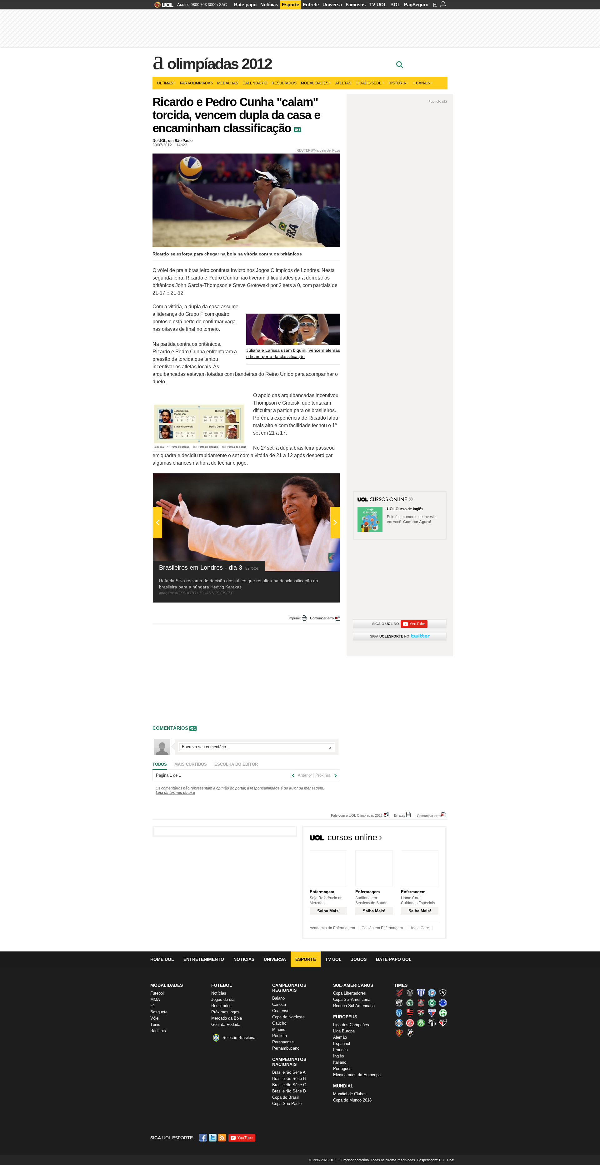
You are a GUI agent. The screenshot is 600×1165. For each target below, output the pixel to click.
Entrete (311, 4)
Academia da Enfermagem (332, 928)
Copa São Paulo (287, 1103)
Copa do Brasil (285, 1097)
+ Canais (421, 83)
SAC (223, 5)
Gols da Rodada (225, 1024)
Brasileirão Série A (289, 1072)
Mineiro (278, 1029)
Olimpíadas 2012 (219, 64)
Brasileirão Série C (289, 1084)
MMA (155, 999)
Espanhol (341, 1043)
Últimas (165, 83)
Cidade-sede (369, 83)
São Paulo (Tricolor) (443, 1023)
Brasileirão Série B (289, 1078)
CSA (399, 1013)
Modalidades (314, 83)
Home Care (419, 928)
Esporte (290, 4)
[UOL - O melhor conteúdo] (162, 6)
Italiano (339, 1062)
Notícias (269, 4)
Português (342, 1068)
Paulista (279, 1035)
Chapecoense (410, 1003)
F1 (152, 1005)
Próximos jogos (225, 1012)
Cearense (280, 1010)
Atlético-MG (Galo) (410, 993)
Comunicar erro (322, 618)
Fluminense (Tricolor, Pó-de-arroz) (421, 1013)
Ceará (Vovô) (399, 1003)
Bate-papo (245, 4)
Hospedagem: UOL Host (435, 1160)
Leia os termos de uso (175, 792)
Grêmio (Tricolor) (399, 1023)
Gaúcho (279, 1023)
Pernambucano (285, 1048)
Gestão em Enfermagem (382, 928)
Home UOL (162, 959)
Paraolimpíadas (196, 83)
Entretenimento (203, 959)
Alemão (340, 1037)
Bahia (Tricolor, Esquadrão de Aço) (432, 993)
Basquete (159, 1012)
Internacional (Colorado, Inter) (410, 1023)
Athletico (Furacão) (399, 993)
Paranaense (283, 1042)
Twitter (213, 1138)
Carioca (279, 1004)
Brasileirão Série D (289, 1091)
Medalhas (227, 83)
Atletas (343, 83)
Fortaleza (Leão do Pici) (432, 1013)
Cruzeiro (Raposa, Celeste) (443, 1003)
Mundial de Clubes (350, 1094)
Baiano (278, 998)
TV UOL (378, 4)
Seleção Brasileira (238, 1037)
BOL (395, 4)
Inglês (338, 1056)
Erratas (399, 815)
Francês (340, 1049)
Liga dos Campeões (351, 1024)
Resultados (284, 83)
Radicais (158, 1030)
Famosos (356, 4)
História (397, 83)
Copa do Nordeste (288, 1017)
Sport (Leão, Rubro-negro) (399, 1033)
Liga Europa (344, 1031)
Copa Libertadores (349, 993)
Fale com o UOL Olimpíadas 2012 (356, 815)
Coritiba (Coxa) (432, 1003)
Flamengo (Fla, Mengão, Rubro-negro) (410, 1013)
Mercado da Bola (226, 1018)
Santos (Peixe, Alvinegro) (432, 1023)
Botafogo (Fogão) (443, 993)
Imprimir (294, 618)
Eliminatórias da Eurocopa (357, 1074)
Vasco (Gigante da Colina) (410, 1033)
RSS (222, 1138)
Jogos (359, 959)
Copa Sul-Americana (351, 999)
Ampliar (319, 481)
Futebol (157, 993)
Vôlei (154, 1018)
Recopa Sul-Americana (354, 1005)
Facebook (203, 1138)
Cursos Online (389, 499)
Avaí (421, 993)
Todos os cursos (425, 839)
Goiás (443, 1013)
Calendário (254, 83)
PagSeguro (416, 4)
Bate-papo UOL (394, 959)
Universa (332, 4)
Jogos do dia (222, 999)
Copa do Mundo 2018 (352, 1100)
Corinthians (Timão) (421, 1003)
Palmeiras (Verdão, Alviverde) (421, 1023)
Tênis (155, 1024)
